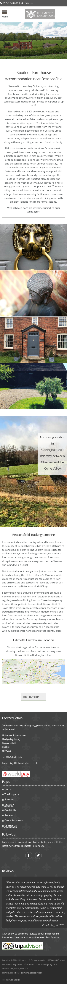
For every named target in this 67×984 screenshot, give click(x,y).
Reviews (8, 815)
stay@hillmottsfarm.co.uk (23, 763)
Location (9, 804)
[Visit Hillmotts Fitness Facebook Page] (28, 855)
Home (7, 789)
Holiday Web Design (11, 979)
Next (62, 44)
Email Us (28, 3)
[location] (33, 671)
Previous (5, 44)
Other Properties (13, 820)
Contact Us (10, 825)
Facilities (9, 799)
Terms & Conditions (11, 972)
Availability (10, 810)
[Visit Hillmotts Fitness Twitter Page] (38, 855)
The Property (33, 696)
